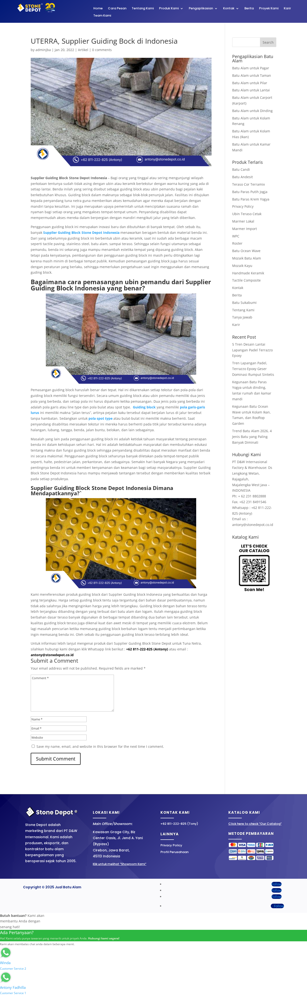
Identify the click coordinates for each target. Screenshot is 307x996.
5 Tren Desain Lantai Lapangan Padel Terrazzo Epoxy (252, 350)
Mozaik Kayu (242, 265)
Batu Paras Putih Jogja (249, 191)
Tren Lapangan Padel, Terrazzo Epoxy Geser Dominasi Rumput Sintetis (253, 369)
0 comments (102, 49)
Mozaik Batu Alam (246, 258)
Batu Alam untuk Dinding (252, 110)
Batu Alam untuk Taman (251, 75)
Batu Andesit (242, 177)
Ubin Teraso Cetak (246, 214)
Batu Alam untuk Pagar (250, 68)
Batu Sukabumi (244, 302)
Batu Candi (241, 169)
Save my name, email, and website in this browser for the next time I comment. (100, 746)
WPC (235, 236)
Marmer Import (244, 228)
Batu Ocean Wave (246, 250)
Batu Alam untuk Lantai (251, 90)
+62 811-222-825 (139, 649)
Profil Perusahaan (174, 852)
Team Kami (102, 16)
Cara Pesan (117, 9)
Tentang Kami (143, 9)
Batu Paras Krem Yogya (250, 199)
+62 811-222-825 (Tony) (179, 823)
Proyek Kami (268, 9)
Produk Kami (169, 9)
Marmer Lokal (243, 221)
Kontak (228, 9)
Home (98, 9)
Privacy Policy (243, 206)
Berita (249, 9)
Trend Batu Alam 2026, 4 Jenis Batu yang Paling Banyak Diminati (252, 437)
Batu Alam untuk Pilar (249, 83)
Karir (287, 9)
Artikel (83, 49)
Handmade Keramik (248, 273)
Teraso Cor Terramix (248, 184)
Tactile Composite (246, 280)
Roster (237, 243)
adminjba (43, 49)
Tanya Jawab (242, 317)
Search (268, 42)
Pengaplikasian (201, 9)
